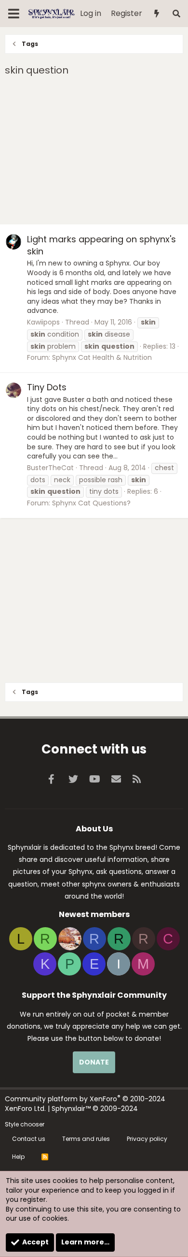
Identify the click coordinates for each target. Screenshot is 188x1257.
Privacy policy (147, 1139)
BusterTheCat (50, 468)
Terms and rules (86, 1139)
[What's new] (157, 14)
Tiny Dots (47, 387)
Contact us (28, 1139)
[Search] (176, 14)
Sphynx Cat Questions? (91, 503)
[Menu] (14, 13)
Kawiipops (43, 322)
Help (18, 1157)
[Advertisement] (94, 152)
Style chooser (24, 1124)
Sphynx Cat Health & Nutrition (102, 357)
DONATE (94, 1062)
